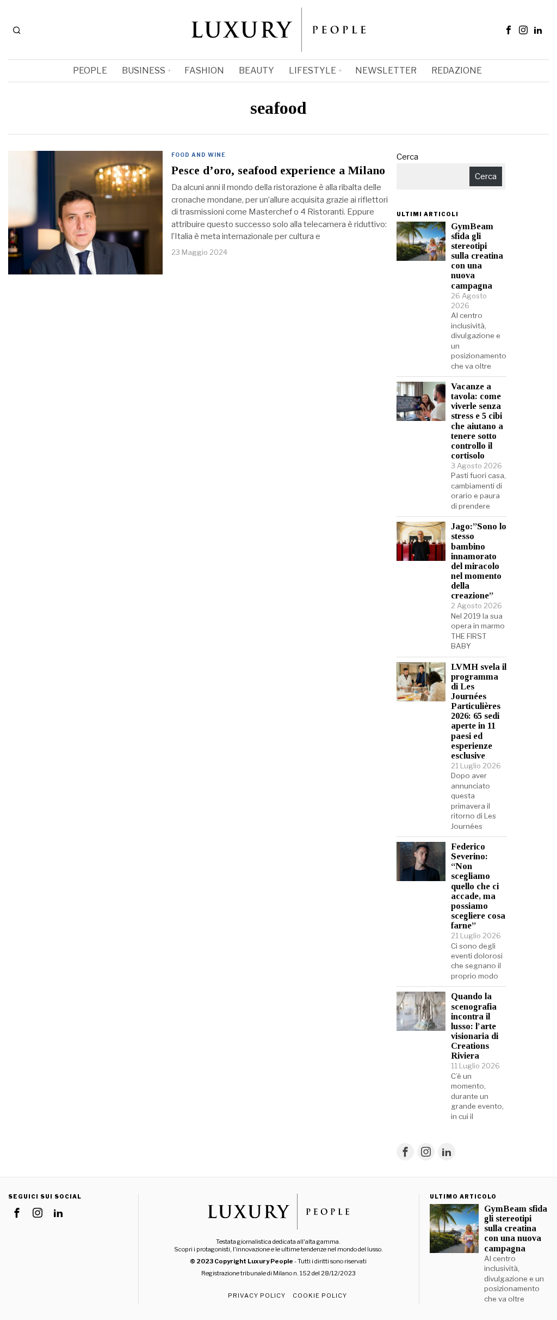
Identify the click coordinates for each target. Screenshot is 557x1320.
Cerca (407, 157)
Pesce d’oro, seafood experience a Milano (278, 170)
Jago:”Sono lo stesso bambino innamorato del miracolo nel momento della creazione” (478, 561)
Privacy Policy (257, 1295)
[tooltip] (508, 29)
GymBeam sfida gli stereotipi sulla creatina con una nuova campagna (477, 256)
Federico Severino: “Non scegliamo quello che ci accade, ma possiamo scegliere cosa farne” (478, 886)
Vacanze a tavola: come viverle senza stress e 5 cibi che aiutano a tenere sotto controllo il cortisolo (477, 421)
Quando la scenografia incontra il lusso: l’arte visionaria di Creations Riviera (474, 1026)
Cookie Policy (320, 1295)
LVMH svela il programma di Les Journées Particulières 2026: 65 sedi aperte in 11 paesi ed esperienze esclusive (478, 711)
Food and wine (198, 154)
